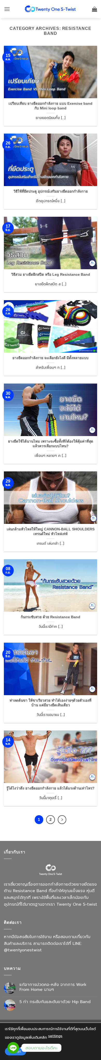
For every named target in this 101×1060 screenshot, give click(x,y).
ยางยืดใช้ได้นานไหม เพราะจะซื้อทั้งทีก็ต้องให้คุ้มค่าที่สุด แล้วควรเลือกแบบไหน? (50, 443)
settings (55, 1036)
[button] (7, 9)
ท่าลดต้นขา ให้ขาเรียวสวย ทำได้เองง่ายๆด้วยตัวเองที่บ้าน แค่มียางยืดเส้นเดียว (50, 703)
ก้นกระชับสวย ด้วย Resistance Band (50, 617)
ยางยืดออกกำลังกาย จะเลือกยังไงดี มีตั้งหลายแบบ (50, 358)
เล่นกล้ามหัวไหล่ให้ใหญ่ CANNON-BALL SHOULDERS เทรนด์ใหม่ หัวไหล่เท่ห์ (51, 531)
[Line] (13, 1048)
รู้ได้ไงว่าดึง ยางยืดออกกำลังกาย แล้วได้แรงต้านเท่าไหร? (50, 788)
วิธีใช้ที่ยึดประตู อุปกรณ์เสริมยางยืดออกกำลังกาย (50, 191)
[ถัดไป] (62, 819)
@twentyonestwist (23, 950)
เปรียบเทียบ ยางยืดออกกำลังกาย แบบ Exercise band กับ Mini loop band (50, 106)
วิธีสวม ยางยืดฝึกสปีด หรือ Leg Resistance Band (50, 274)
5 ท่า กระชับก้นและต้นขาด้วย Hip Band (55, 1001)
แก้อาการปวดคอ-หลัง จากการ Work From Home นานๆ (52, 987)
